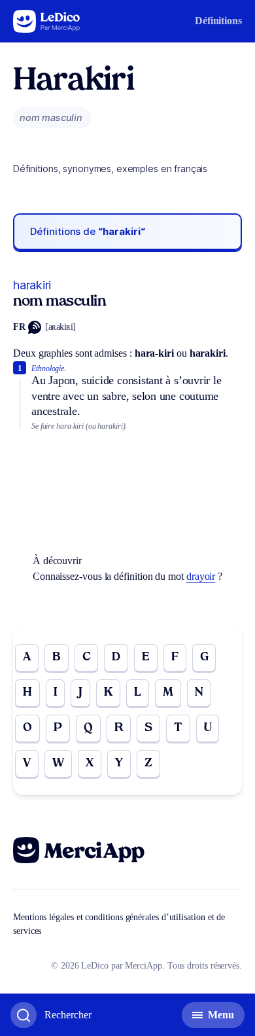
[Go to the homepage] (46, 21)
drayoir (200, 576)
